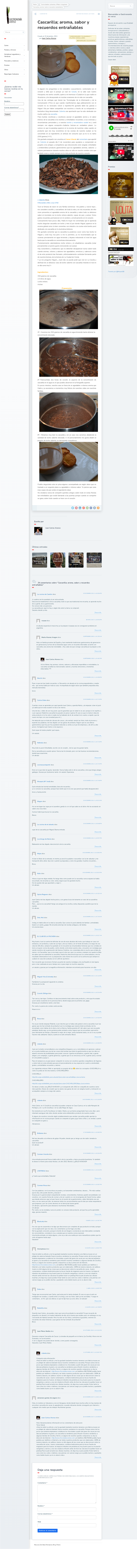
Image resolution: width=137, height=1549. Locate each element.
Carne (6, 45)
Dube (39, 1289)
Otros (6, 70)
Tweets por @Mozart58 (116, 272)
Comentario (42, 1483)
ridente (39, 1044)
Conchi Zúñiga (42, 993)
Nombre (7, 101)
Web (39, 1522)
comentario (83, 139)
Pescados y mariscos (11, 61)
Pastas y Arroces (10, 50)
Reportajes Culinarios (11, 74)
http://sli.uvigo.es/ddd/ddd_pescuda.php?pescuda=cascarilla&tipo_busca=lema (58, 1077)
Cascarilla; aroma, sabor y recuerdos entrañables (63, 24)
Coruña (74, 92)
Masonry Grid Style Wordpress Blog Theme (47, 1545)
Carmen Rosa (42, 1185)
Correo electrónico (45, 1514)
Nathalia (40, 743)
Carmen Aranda (43, 1154)
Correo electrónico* (11, 108)
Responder (98, 612)
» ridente (41, 200)
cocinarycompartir (43, 765)
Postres (7, 65)
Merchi (39, 678)
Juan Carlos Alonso (49, 38)
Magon (39, 801)
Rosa (39, 1019)
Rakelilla (40, 1308)
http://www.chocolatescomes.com (43, 1265)
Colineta (62, 111)
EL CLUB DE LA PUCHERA (46, 936)
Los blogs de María (44, 839)
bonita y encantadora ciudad (77, 122)
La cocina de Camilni (44, 594)
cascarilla (54, 114)
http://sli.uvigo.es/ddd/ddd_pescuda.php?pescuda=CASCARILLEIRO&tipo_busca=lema (61, 1084)
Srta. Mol (40, 918)
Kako (39, 873)
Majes (39, 854)
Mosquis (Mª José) (43, 781)
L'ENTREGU (41, 1171)
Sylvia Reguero (42, 894)
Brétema (40, 1133)
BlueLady (40, 1221)
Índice (35, 4)
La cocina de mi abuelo (45, 825)
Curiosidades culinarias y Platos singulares (54, 4)
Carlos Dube (41, 700)
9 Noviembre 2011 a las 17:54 (48, 203)
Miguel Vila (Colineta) (45, 977)
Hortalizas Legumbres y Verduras (12, 55)
